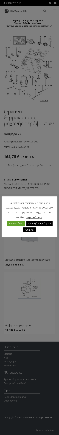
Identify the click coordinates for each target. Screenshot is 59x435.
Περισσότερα (34, 217)
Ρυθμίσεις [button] (29, 229)
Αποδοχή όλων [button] (15, 223)
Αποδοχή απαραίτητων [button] (39, 223)
